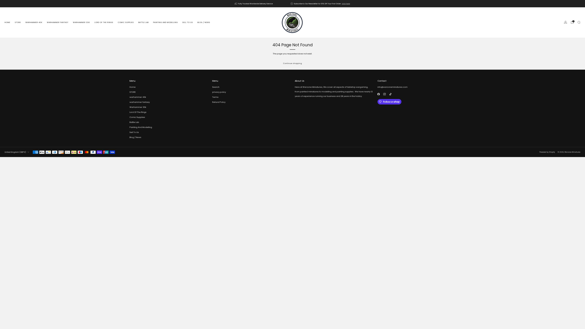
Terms (215, 97)
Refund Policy (218, 102)
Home (7, 22)
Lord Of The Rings (103, 22)
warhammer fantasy (57, 22)
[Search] (578, 22)
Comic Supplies (126, 22)
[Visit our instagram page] (385, 94)
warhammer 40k (33, 22)
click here (346, 3)
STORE (18, 22)
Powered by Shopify (547, 152)
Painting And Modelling (165, 22)
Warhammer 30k (81, 22)
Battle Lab (143, 22)
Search (215, 87)
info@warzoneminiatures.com (393, 87)
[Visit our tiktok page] (391, 94)
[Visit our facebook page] (379, 94)
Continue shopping (292, 63)
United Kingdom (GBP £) (15, 152)
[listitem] (254, 3)
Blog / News (203, 22)
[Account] (565, 22)
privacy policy (219, 92)
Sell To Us (187, 22)
